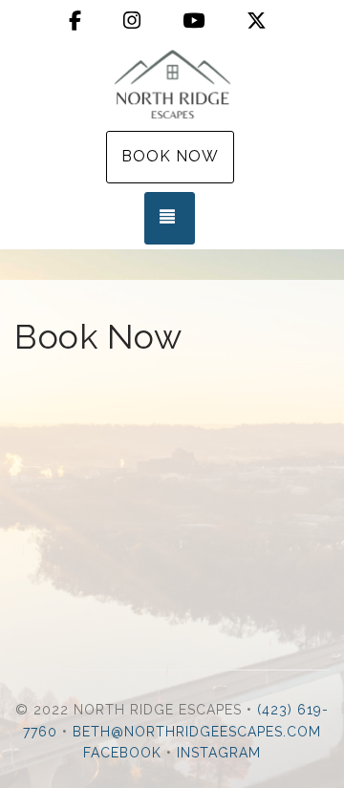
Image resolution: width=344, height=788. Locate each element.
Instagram (219, 752)
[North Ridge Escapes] (172, 84)
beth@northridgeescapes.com (197, 731)
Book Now (170, 156)
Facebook (122, 752)
